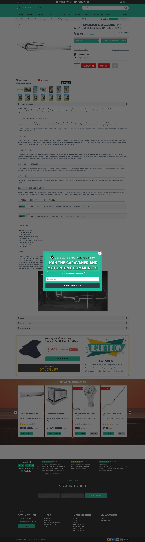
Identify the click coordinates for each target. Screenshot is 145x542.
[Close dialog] (99, 253)
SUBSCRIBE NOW (72, 286)
